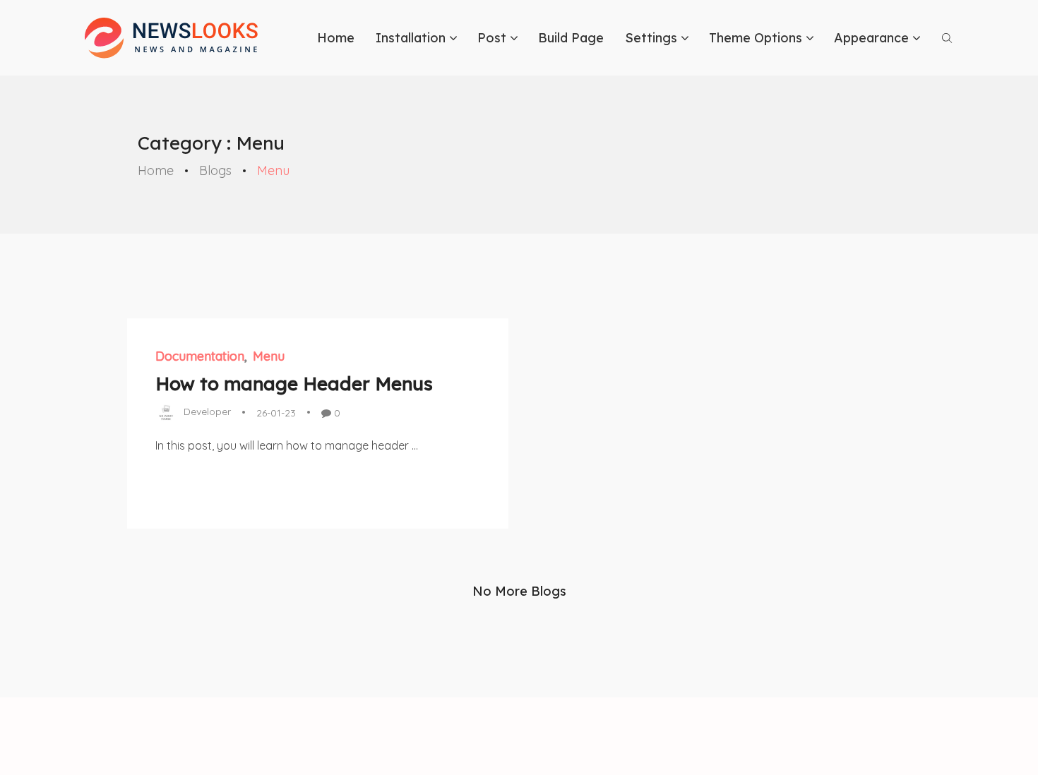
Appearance (871, 38)
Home (335, 38)
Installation (411, 38)
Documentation (199, 356)
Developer (207, 411)
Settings (651, 38)
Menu (269, 356)
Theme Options (755, 38)
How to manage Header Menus (294, 383)
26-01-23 (276, 413)
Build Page (571, 38)
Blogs (215, 170)
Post (491, 38)
